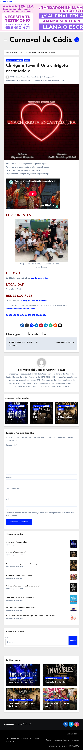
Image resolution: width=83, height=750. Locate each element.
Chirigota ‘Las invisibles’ (16, 552)
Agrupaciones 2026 (14, 60)
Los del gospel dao (39, 278)
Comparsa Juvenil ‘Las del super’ (19, 575)
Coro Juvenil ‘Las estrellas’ (16, 542)
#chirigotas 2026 (27, 81)
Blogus (33, 738)
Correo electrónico (14, 488)
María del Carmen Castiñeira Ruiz (26, 77)
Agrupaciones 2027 (16, 406)
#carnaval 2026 (14, 81)
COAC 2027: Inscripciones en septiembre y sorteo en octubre (30, 616)
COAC (27, 60)
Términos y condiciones (57, 746)
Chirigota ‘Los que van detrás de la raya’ (23, 586)
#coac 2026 (39, 81)
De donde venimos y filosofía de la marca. (62, 740)
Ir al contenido (6, 1)
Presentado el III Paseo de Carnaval (21, 607)
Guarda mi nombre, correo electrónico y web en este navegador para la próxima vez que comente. (40, 514)
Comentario (11, 445)
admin (14, 413)
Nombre (10, 478)
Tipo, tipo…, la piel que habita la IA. (20, 598)
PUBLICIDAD (74, 746)
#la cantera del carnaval (54, 81)
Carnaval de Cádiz (41, 40)
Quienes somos (73, 734)
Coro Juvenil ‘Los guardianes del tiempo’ (22, 564)
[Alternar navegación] (5, 39)
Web (7, 499)
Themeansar (9, 741)
